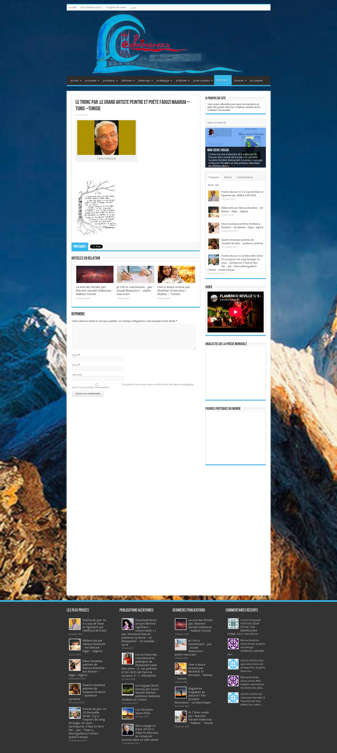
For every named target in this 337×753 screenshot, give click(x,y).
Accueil (72, 7)
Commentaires (245, 177)
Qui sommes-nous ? (91, 7)
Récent (228, 177)
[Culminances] (168, 43)
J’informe (126, 80)
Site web (77, 374)
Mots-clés (213, 185)
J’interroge (144, 80)
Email (75, 364)
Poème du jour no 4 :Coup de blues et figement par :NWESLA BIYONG (94, 625)
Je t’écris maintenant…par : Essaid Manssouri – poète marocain (135, 290)
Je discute (181, 80)
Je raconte (90, 80)
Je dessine (221, 80)
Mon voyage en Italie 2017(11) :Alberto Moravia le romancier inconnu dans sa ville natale (139, 733)
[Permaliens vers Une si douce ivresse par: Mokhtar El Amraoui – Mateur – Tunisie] (176, 274)
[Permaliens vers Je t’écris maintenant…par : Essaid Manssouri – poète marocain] (135, 274)
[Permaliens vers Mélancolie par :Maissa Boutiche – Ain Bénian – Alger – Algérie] (213, 212)
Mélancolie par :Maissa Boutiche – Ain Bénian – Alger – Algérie (93, 646)
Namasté (212, 153)
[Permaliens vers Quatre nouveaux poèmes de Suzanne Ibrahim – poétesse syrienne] (213, 244)
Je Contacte (256, 80)
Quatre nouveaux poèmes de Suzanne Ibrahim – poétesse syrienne (87, 692)
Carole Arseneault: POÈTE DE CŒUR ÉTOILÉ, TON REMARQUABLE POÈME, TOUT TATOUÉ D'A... (244, 627)
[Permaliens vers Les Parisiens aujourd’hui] (127, 713)
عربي (133, 7)
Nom (75, 355)
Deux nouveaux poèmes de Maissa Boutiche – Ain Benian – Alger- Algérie (88, 668)
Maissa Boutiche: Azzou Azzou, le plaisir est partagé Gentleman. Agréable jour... (246, 647)
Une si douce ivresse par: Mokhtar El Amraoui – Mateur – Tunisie (174, 290)
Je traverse (109, 80)
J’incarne (238, 80)
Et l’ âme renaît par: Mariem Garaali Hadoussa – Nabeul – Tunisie (200, 718)
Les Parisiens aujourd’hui (144, 711)
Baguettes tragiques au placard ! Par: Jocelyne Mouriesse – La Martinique (192, 695)
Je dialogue (163, 80)
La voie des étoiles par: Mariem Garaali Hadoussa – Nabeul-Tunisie (94, 290)
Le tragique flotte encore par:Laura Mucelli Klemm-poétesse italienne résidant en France (140, 692)
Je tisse (74, 80)
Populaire (214, 177)
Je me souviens (201, 80)
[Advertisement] (235, 528)
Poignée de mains (116, 7)
